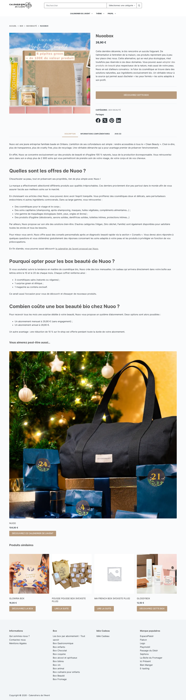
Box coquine (59, 654)
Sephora (144, 654)
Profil (110, 14)
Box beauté (115, 110)
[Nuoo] (93, 434)
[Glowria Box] (29, 574)
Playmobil (145, 647)
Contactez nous (17, 639)
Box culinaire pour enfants (66, 672)
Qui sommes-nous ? (19, 636)
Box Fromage (60, 679)
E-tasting (144, 668)
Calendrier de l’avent (80, 14)
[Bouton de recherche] (139, 5)
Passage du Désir (149, 650)
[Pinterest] (111, 120)
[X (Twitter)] (105, 120)
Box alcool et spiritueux (65, 657)
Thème (99, 14)
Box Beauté (59, 675)
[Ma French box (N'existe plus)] (114, 574)
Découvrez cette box (136, 95)
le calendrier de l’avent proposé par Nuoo (76, 248)
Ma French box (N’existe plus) (112, 598)
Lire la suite (62, 608)
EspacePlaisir (147, 636)
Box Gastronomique (63, 643)
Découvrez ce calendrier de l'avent (32, 533)
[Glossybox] (157, 574)
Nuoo (12, 523)
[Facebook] (98, 120)
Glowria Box (16, 598)
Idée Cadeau (102, 636)
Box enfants (59, 647)
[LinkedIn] (118, 120)
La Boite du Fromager (151, 657)
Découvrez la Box (22, 608)
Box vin (56, 665)
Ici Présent (145, 661)
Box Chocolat (60, 650)
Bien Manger (146, 665)
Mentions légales (18, 643)
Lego (142, 643)
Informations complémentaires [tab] (95, 134)
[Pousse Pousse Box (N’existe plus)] (72, 574)
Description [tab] (70, 134)
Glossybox (143, 598)
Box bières (58, 661)
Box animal (58, 668)
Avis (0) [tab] (118, 134)
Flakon (143, 639)
